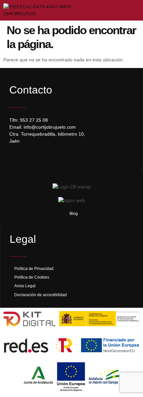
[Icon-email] (42, 158)
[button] (129, 10)
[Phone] (56, 158)
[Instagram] (29, 158)
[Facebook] (16, 158)
